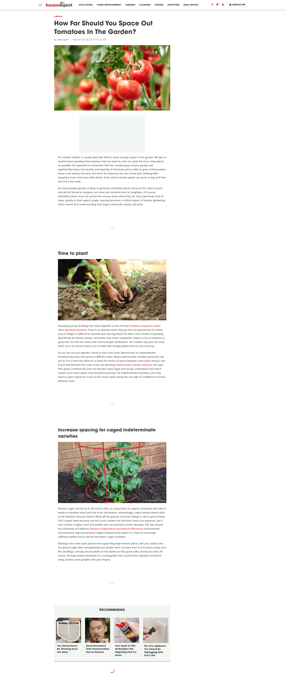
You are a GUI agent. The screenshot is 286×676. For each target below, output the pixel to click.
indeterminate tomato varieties (133, 365)
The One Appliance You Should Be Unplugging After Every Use (155, 651)
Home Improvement (109, 4)
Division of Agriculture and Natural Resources (116, 529)
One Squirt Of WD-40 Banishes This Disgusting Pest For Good (125, 651)
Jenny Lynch (63, 39)
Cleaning (145, 4)
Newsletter (238, 4)
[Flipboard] (217, 5)
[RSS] (223, 5)
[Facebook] (212, 5)
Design (159, 4)
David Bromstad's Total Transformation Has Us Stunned (97, 649)
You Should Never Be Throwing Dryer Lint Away (67, 649)
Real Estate (191, 4)
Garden (130, 4)
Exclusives (86, 4)
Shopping (173, 4)
